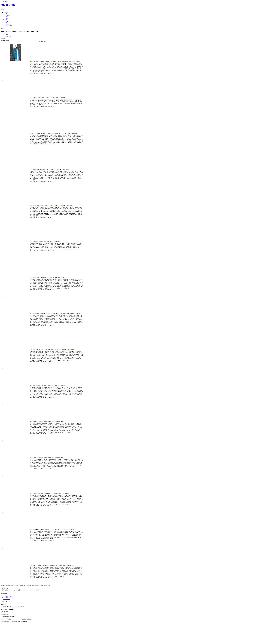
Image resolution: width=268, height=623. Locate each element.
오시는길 (8, 15)
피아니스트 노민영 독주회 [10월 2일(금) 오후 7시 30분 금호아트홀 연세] (47, 277)
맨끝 (49, 585)
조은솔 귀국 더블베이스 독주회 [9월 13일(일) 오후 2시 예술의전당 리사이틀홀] (49, 493)
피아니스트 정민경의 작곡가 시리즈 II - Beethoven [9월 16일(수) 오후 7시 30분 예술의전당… (52, 529)
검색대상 (4, 590)
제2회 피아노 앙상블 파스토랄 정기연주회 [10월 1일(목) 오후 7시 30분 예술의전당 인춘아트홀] (53, 133)
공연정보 (5, 16)
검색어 (17, 590)
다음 (46, 585)
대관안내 (5, 19)
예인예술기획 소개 (8, 596)
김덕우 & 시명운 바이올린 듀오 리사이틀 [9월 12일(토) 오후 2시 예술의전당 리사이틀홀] (52, 349)
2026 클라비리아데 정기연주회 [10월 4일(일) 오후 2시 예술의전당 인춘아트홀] (49, 169)
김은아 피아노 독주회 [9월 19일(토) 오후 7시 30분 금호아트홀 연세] (46, 457)
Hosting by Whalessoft (27, 619)
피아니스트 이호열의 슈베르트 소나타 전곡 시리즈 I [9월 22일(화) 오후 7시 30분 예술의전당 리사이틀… (55, 313)
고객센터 (5, 22)
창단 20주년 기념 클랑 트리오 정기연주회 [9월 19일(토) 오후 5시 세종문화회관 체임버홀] (52, 565)
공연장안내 (9, 25)
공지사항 (8, 24)
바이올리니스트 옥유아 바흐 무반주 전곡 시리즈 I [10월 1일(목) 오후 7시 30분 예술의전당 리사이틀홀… (55, 61)
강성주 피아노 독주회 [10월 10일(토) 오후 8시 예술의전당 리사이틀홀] (47, 97)
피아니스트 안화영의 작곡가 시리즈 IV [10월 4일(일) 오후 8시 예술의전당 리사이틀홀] (51, 205)
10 (42, 585)
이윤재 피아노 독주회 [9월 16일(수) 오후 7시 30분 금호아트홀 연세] (46, 421)
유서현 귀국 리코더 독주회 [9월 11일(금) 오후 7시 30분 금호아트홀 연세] (48, 385)
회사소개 (5, 12)
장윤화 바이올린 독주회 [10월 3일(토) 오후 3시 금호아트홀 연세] (46, 241)
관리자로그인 (6, 599)
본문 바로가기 (4, 1)
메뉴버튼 (3, 28)
